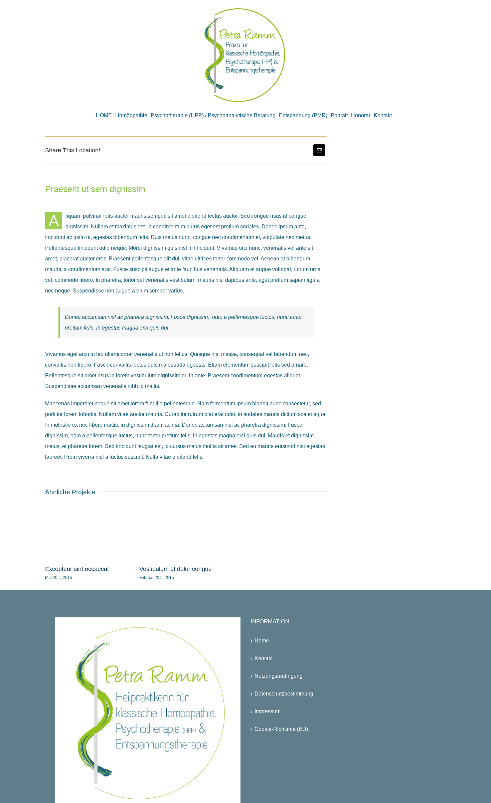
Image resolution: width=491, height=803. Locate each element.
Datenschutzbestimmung (284, 693)
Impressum (268, 711)
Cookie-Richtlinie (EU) (281, 729)
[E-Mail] (319, 150)
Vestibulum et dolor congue (175, 569)
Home (262, 640)
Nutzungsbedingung (279, 676)
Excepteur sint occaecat (77, 569)
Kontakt (264, 658)
